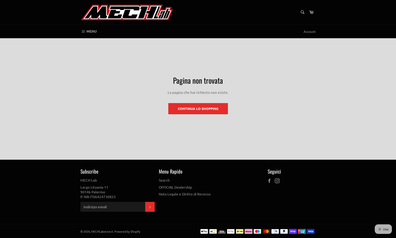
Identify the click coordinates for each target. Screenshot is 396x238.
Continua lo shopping (198, 108)
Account (310, 31)
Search (164, 180)
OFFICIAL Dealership (175, 187)
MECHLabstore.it (102, 231)
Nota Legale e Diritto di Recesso (185, 194)
